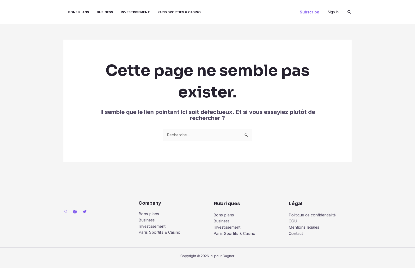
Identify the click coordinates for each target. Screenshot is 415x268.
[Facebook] (75, 212)
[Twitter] (84, 212)
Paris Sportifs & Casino (179, 12)
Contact (296, 233)
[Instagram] (65, 212)
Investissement (135, 12)
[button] (309, 12)
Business (105, 12)
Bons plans (78, 12)
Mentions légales (304, 227)
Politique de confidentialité (312, 215)
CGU (293, 221)
